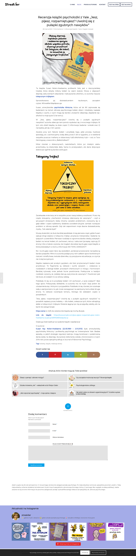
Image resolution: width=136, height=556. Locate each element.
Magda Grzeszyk (88, 29)
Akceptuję (85, 552)
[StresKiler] (12, 4)
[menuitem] (72, 4)
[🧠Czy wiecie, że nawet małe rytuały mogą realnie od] (40, 532)
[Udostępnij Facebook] (42, 355)
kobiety (42, 344)
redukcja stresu (56, 344)
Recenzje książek (71, 29)
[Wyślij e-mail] (80, 355)
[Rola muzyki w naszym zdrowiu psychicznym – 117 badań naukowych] (134, 278)
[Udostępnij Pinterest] (55, 355)
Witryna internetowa (58, 437)
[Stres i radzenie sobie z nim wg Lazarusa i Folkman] (1, 278)
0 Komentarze (58, 29)
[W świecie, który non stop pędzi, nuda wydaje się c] (21, 532)
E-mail (55, 430)
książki (48, 344)
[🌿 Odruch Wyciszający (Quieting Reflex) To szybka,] (96, 532)
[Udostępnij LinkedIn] (68, 355)
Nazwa (55, 424)
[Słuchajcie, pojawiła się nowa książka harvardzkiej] (59, 532)
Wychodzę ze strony (98, 552)
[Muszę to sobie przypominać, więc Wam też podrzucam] (77, 532)
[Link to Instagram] (93, 355)
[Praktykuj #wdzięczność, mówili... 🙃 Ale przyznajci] (115, 532)
